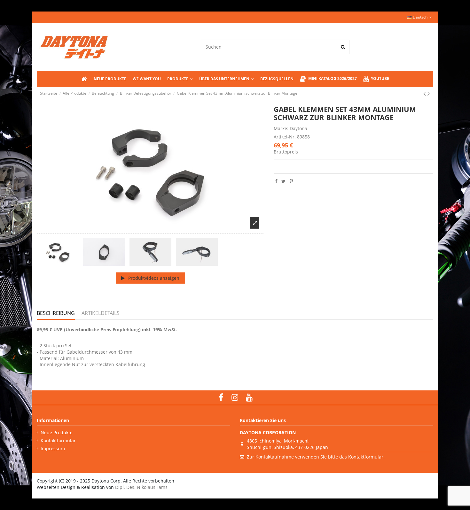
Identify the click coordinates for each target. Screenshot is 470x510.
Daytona (298, 128)
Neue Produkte (57, 432)
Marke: (281, 128)
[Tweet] (283, 181)
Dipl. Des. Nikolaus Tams (141, 487)
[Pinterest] (291, 181)
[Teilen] (276, 181)
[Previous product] (425, 93)
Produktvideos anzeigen (153, 278)
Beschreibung (56, 313)
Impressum (53, 448)
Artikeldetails (101, 313)
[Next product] (428, 93)
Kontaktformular (58, 440)
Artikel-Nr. (285, 137)
